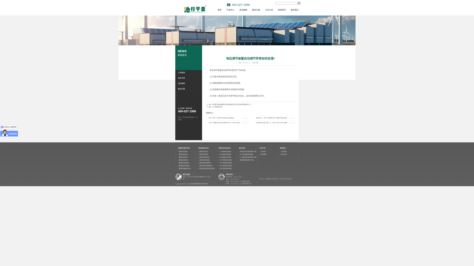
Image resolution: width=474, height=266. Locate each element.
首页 (220, 10)
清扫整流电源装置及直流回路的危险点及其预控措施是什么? (231, 104)
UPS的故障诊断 (217, 107)
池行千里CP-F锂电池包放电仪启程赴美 (221, 118)
